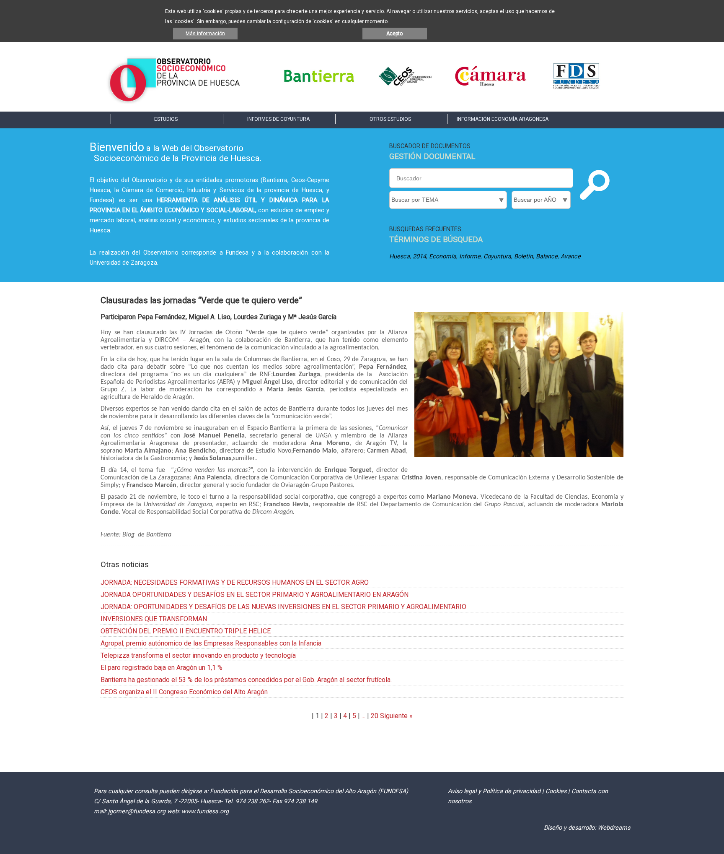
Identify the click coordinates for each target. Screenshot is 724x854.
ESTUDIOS (166, 119)
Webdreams (613, 827)
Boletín (523, 256)
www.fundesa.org (205, 811)
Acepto (394, 33)
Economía (442, 256)
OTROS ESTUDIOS (390, 119)
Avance (571, 256)
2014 (419, 256)
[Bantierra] (319, 88)
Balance (547, 256)
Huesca (399, 256)
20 (374, 716)
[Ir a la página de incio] (174, 101)
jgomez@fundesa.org (136, 811)
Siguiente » (395, 716)
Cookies (556, 791)
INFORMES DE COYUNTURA (278, 119)
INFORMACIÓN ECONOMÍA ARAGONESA (502, 119)
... (363, 716)
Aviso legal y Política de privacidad (494, 791)
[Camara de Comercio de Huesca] (491, 88)
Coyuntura (497, 256)
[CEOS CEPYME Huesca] (405, 88)
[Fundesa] (576, 88)
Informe (470, 256)
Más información (205, 33)
